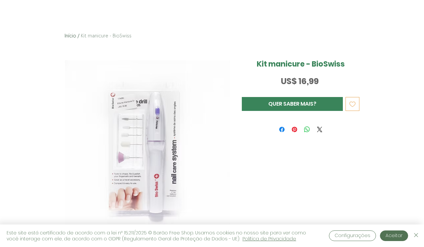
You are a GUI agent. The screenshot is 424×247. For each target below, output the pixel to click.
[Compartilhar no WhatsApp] (307, 129)
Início (70, 36)
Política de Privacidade (269, 238)
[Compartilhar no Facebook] (282, 129)
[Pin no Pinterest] (294, 129)
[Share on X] (320, 129)
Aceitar (394, 235)
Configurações (352, 235)
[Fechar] (416, 236)
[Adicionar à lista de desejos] (352, 104)
